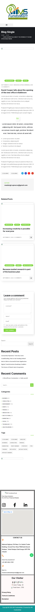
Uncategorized (6, 427)
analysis (22, 439)
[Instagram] (4, 505)
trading (4, 449)
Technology (26, 224)
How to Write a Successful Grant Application (14, 361)
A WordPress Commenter (10, 378)
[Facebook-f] (15, 505)
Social (26, 80)
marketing (5, 418)
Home (2, 35)
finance (4, 409)
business (5, 398)
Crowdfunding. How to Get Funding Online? (13, 358)
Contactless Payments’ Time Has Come (12, 355)
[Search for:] (17, 385)
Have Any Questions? (8, 560)
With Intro (13, 449)
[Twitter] (22, 173)
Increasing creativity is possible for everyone (16, 230)
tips (31, 446)
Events (18, 80)
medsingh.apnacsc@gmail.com (23, 85)
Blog (7, 35)
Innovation (8, 224)
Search (3, 340)
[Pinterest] (29, 173)
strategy (24, 446)
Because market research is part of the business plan (17, 270)
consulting (5, 401)
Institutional (28, 265)
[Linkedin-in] (25, 505)
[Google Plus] (32, 173)
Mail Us (4, 570)
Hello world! (24, 378)
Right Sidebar (15, 446)
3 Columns (14, 173)
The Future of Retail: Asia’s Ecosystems (12, 367)
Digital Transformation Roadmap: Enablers (13, 364)
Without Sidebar (7, 452)
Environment (9, 80)
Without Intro (23, 449)
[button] (6, 25)
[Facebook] (25, 173)
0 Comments (5, 87)
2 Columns (5, 173)
